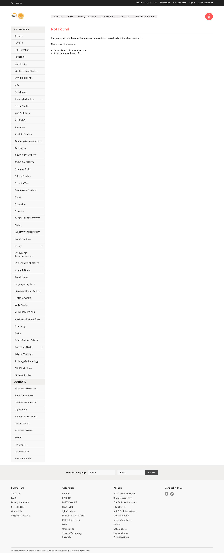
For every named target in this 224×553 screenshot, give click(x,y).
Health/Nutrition (23, 239)
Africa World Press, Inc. (26, 388)
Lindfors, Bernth (22, 423)
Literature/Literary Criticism (28, 291)
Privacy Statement (87, 16)
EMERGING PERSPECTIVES (27, 218)
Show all (66, 536)
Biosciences (20, 148)
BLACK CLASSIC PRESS (25, 155)
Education (19, 211)
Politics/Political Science (26, 340)
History (18, 246)
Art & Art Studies (23, 134)
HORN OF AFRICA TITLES (27, 263)
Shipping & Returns (145, 16)
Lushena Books (22, 451)
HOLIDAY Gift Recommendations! (24, 255)
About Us (57, 16)
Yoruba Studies (22, 106)
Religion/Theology (24, 354)
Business (19, 36)
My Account (165, 3)
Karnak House (21, 277)
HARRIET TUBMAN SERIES (27, 232)
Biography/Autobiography (27, 141)
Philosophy (20, 326)
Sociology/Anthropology (26, 361)
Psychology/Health (24, 347)
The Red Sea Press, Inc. (26, 402)
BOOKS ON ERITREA (24, 162)
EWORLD (19, 43)
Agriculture (20, 127)
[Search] (12, 3)
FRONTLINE (20, 57)
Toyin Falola (21, 409)
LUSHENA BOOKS (23, 298)
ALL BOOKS (20, 120)
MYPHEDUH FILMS (23, 78)
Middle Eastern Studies (26, 71)
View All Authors (23, 458)
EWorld (18, 437)
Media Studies (21, 305)
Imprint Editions (22, 270)
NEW (17, 85)
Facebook (167, 494)
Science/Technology (24, 99)
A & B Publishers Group (26, 416)
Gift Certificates (179, 3)
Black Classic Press (24, 395)
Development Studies (25, 190)
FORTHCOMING (22, 50)
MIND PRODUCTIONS (25, 312)
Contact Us (125, 16)
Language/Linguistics (25, 284)
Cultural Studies (23, 176)
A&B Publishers (22, 113)
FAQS (70, 16)
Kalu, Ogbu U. (21, 444)
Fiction (18, 225)
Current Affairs (22, 183)
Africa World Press (23, 430)
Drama (18, 197)
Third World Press (23, 368)
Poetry (18, 333)
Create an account (205, 3)
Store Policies (108, 16)
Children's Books (22, 169)
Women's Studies (23, 375)
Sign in (192, 3)
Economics (20, 204)
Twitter (172, 494)
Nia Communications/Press (27, 319)
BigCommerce (85, 550)
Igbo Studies (21, 64)
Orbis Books (20, 92)
